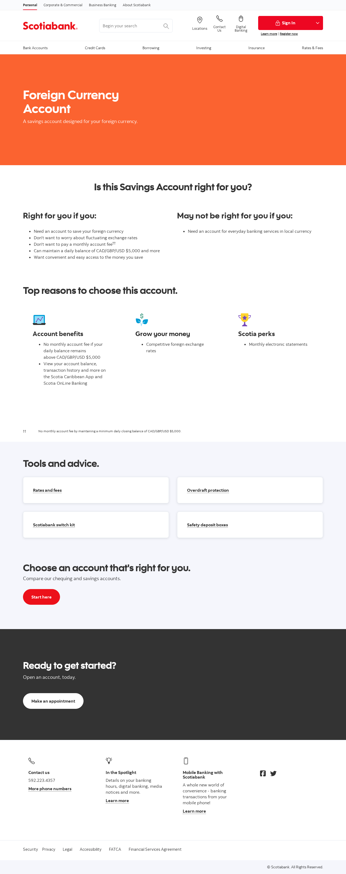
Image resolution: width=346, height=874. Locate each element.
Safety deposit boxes (207, 524)
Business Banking (102, 5)
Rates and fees (47, 490)
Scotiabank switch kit (54, 524)
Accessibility (90, 849)
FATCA (115, 849)
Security (30, 849)
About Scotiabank (137, 5)
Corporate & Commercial (63, 5)
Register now (289, 34)
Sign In (288, 22)
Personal (30, 5)
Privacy (48, 849)
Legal (67, 849)
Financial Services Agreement (155, 849)
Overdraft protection (208, 490)
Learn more (269, 34)
